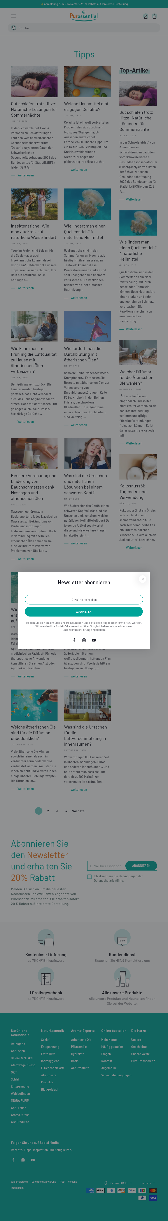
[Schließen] (142, 579)
